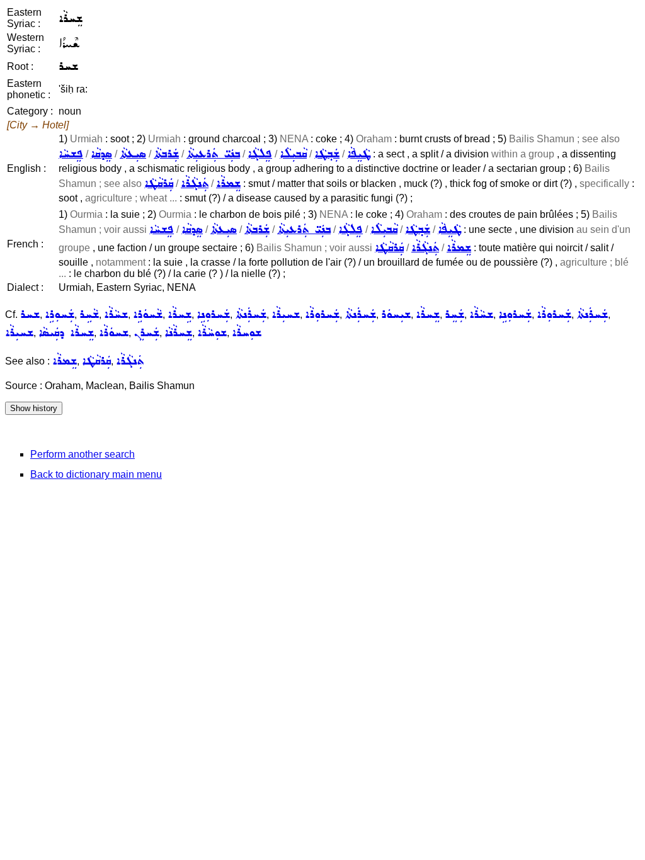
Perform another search (82, 454)
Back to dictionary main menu (96, 474)
